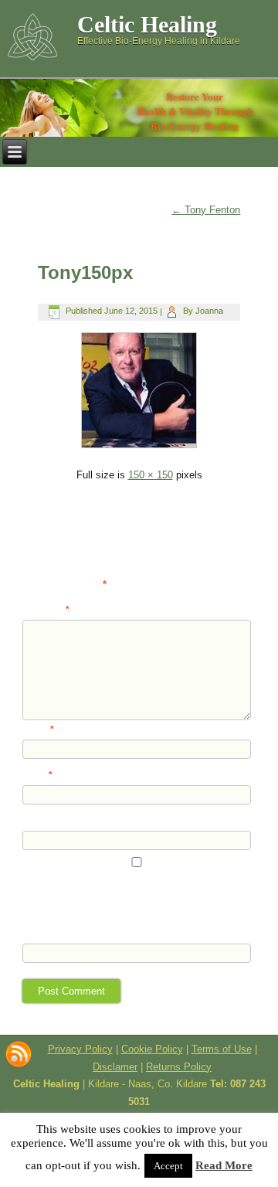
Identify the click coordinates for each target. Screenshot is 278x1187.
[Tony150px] (138, 447)
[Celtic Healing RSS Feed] (18, 1054)
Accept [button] (168, 1166)
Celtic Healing (147, 24)
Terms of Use (222, 1049)
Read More (224, 1165)
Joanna (209, 310)
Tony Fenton (205, 210)
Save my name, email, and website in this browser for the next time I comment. (133, 893)
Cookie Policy (152, 1049)
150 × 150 (150, 475)
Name (38, 729)
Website (39, 820)
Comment (46, 609)
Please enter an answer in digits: (90, 922)
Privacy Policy (80, 1049)
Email (37, 775)
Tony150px (85, 272)
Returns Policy (179, 1067)
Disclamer (115, 1067)
